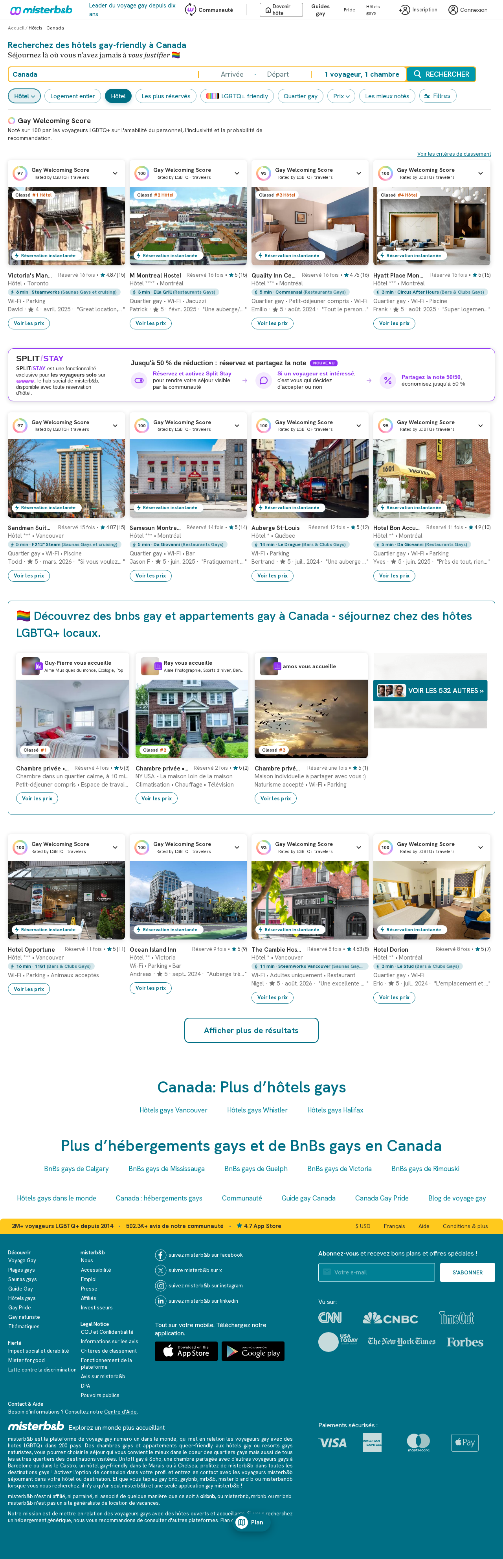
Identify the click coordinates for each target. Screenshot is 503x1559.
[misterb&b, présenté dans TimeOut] (456, 1317)
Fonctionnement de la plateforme (106, 1363)
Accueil (16, 28)
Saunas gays (22, 1279)
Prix (338, 96)
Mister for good (26, 1360)
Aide (424, 1226)
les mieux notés (387, 96)
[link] (111, 259)
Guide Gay (20, 1288)
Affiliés (88, 1298)
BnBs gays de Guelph (256, 1168)
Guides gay (320, 10)
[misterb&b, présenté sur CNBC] (390, 1318)
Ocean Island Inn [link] (153, 950)
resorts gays (277, 1445)
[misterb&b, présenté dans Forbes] (465, 1342)
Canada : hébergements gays (159, 1198)
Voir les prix (29, 323)
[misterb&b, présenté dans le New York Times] (401, 1342)
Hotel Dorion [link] (390, 950)
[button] (66, 173)
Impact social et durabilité (38, 1351)
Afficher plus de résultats (251, 1030)
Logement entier (72, 96)
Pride (349, 10)
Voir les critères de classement (454, 153)
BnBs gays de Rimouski (425, 1168)
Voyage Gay (22, 1260)
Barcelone (20, 1465)
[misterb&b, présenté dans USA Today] (338, 1342)
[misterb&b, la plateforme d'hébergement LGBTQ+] (39, 10)
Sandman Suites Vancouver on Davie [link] (30, 528)
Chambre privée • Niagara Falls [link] (162, 768)
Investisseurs (97, 1307)
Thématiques (24, 1326)
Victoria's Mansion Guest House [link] (30, 275)
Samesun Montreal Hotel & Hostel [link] (156, 528)
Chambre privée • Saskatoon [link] (279, 768)
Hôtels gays (373, 10)
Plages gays (21, 1270)
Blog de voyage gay (457, 1198)
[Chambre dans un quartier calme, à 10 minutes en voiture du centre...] (115, 752)
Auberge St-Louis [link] (275, 528)
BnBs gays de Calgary (76, 1168)
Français (394, 1226)
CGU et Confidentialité (107, 1332)
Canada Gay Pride (382, 1198)
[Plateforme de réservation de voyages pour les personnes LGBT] (36, 1425)
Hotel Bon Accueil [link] (397, 528)
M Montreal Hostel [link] (155, 275)
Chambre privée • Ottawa (43, 768)
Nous (87, 1260)
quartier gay (301, 96)
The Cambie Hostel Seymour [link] (277, 950)
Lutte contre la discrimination (42, 1369)
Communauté (215, 9)
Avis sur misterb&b (103, 1376)
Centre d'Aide (120, 1411)
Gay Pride (19, 1307)
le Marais (153, 1465)
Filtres (441, 96)
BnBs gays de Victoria (339, 1168)
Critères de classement (109, 1351)
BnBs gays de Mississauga (167, 1168)
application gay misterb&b (209, 1485)
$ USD (363, 1226)
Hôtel (21, 96)
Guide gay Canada (309, 1198)
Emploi (89, 1279)
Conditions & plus (465, 1226)
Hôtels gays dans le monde (56, 1198)
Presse (89, 1288)
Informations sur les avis (109, 1341)
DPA (85, 1386)
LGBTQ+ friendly (244, 96)
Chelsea (187, 1465)
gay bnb (168, 1479)
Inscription (425, 10)
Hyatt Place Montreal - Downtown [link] (399, 275)
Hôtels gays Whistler (257, 1110)
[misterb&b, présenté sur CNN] (329, 1317)
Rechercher (447, 74)
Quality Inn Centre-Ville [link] (274, 275)
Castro (68, 1465)
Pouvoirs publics (100, 1395)
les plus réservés (166, 96)
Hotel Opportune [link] (31, 950)
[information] (39, 666)
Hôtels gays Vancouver (173, 1110)
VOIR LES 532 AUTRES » (446, 690)
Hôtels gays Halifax (335, 1110)
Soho (155, 1459)
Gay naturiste (24, 1317)
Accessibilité (96, 1270)
